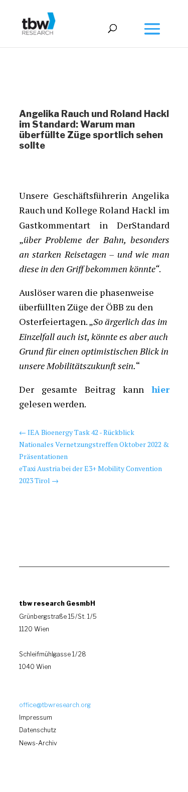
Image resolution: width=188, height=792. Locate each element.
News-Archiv (38, 743)
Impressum (35, 717)
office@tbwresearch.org (55, 705)
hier (160, 389)
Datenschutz (37, 730)
